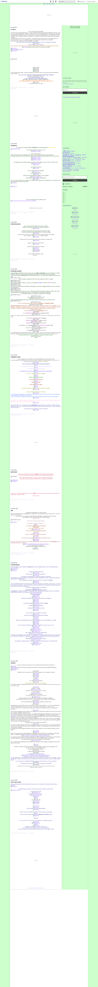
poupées (64, 169)
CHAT (73, 151)
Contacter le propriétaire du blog (71, 97)
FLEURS (76, 170)
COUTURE (84, 157)
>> (43, 888)
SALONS (76, 167)
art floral (77, 161)
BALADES (67, 166)
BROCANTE (78, 159)
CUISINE (69, 170)
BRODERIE (66, 161)
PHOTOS (67, 159)
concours (69, 157)
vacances (77, 154)
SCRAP (84, 154)
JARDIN (66, 168)
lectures (64, 157)
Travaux (73, 159)
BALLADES (77, 157)
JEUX (66, 151)
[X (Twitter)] (53, 1)
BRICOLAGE (82, 168)
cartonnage (78, 163)
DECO (68, 155)
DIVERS (69, 163)
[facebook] (51, 1)
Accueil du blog (65, 82)
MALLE (72, 160)
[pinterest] (56, 1)
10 (40, 888)
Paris (83, 159)
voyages (75, 165)
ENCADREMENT (66, 171)
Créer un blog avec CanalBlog (68, 83)
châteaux (79, 165)
